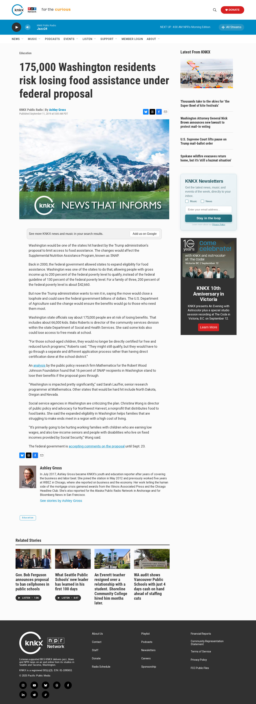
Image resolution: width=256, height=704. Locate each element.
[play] (16, 27)
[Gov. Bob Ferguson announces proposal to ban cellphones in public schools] (33, 559)
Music (32, 39)
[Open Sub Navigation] (22, 39)
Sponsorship (148, 666)
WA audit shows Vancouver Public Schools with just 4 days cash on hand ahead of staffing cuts (149, 587)
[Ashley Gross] (27, 477)
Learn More (208, 327)
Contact (96, 642)
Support (107, 39)
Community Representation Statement (207, 643)
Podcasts (52, 39)
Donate (234, 9)
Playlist (145, 633)
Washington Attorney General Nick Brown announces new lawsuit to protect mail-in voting (204, 122)
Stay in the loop (209, 218)
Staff (95, 650)
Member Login (132, 39)
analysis (39, 365)
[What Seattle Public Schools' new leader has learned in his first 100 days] (73, 559)
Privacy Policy (218, 224)
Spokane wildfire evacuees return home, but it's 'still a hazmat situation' (205, 158)
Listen (87, 39)
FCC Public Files (200, 668)
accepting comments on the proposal (97, 446)
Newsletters (148, 650)
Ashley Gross (57, 110)
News (16, 39)
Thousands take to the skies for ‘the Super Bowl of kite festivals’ (205, 103)
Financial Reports (201, 633)
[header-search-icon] (214, 10)
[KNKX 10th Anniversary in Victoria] (209, 259)
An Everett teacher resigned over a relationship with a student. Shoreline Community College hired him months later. (110, 589)
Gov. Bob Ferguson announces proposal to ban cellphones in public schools (32, 582)
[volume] (28, 27)
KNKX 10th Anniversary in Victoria (208, 293)
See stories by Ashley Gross (61, 501)
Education (25, 53)
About (151, 39)
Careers (146, 658)
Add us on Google (145, 233)
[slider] (33, 27)
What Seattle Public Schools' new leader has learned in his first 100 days (71, 582)
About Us (97, 633)
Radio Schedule (101, 666)
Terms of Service (201, 651)
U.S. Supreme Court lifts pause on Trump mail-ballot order (203, 141)
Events (69, 39)
